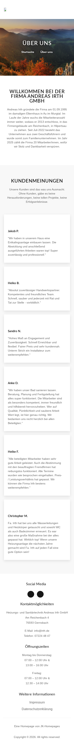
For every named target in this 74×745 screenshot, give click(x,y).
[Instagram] (40, 594)
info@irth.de (41, 630)
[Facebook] (30, 594)
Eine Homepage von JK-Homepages (37, 726)
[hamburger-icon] (65, 9)
